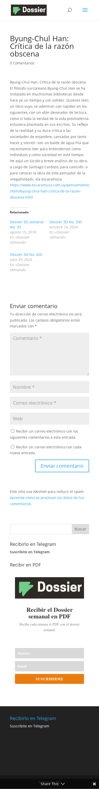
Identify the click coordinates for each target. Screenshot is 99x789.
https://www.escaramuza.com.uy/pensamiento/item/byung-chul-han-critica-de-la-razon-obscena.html (49, 191)
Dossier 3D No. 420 (26, 254)
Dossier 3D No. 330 (66, 221)
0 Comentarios (22, 63)
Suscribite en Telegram (29, 726)
